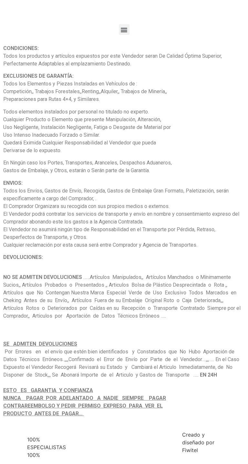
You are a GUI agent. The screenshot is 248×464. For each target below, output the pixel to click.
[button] (124, 29)
